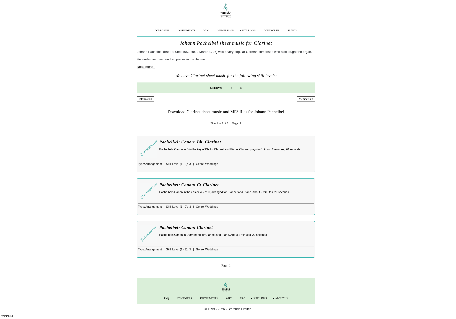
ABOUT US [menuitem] (281, 298)
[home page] (226, 10)
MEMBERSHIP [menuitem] (225, 30)
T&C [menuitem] (242, 298)
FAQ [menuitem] (166, 298)
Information (145, 98)
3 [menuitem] (231, 87)
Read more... (146, 67)
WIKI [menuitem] (206, 30)
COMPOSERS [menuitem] (162, 30)
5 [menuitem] (241, 87)
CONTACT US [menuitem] (271, 30)
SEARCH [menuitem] (292, 30)
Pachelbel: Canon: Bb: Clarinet (190, 142)
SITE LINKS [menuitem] (249, 30)
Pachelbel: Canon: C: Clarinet (189, 184)
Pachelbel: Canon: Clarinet (186, 227)
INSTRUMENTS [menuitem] (186, 30)
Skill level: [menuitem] (216, 87)
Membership (306, 98)
